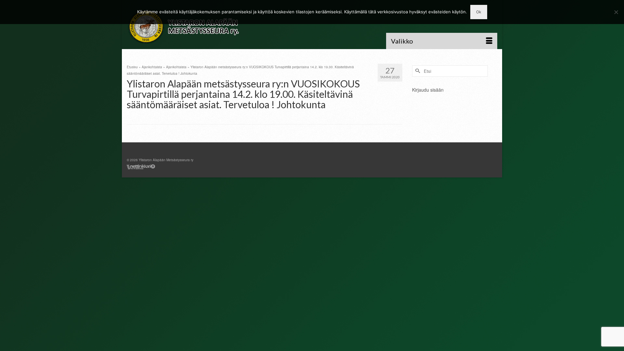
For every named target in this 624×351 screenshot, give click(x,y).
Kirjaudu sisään (428, 89)
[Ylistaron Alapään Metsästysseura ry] (185, 27)
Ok (478, 11)
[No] (616, 12)
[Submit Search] (417, 71)
